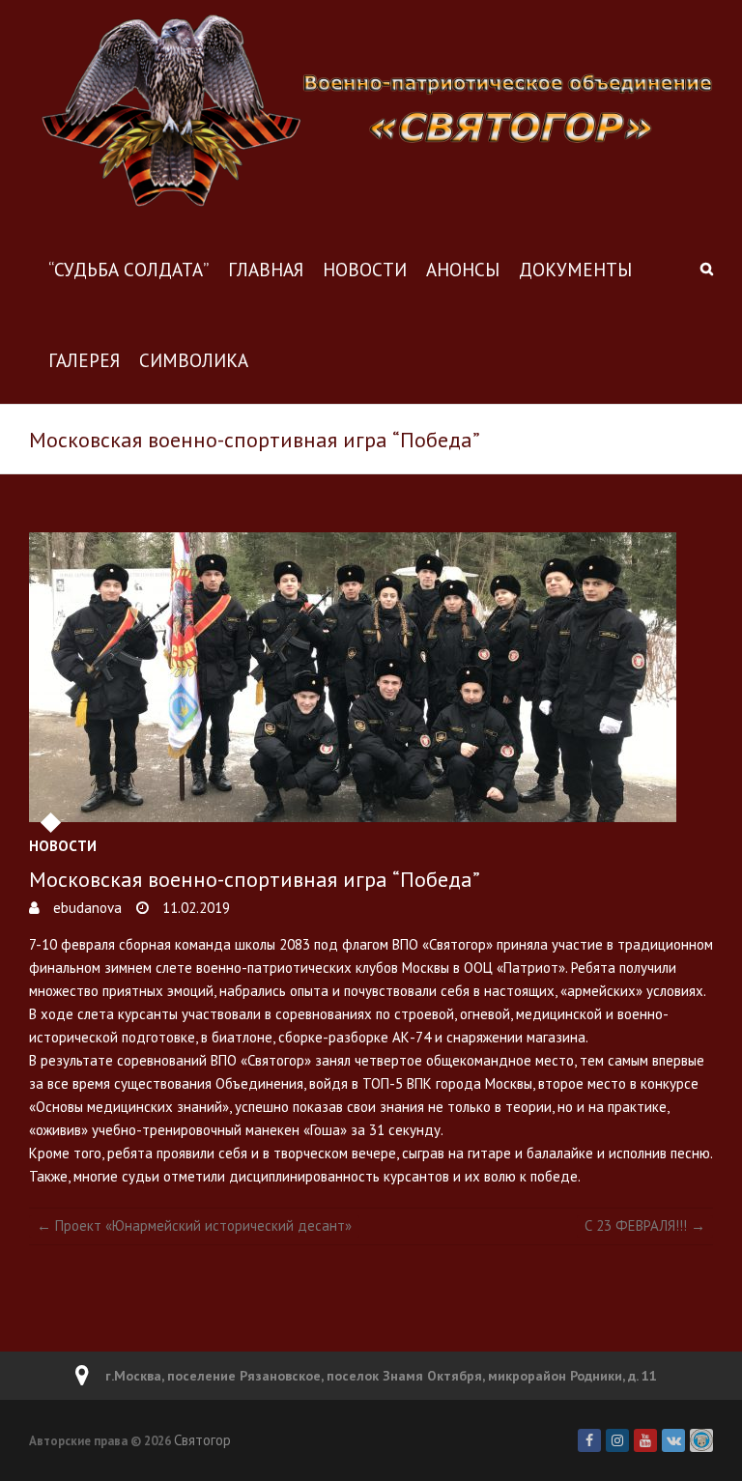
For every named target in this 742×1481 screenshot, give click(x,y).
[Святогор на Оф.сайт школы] (701, 1440)
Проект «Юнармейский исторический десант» (194, 1225)
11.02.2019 (194, 907)
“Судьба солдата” (128, 269)
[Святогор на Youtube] (645, 1440)
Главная (265, 269)
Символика (193, 360)
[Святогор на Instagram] (617, 1440)
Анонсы (462, 269)
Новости (365, 269)
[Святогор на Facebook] (589, 1440)
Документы (575, 269)
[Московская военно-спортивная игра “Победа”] (371, 677)
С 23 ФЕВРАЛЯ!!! (645, 1225)
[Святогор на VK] (673, 1440)
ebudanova (85, 907)
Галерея (84, 360)
